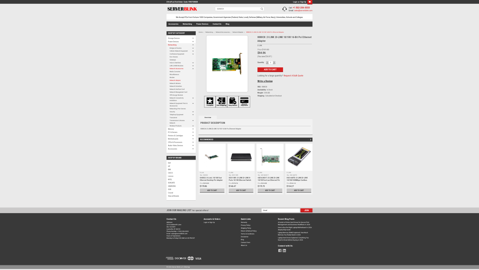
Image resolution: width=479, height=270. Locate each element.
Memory (171, 129)
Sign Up (303, 2)
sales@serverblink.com (303, 11)
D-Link (202, 173)
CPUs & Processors (175, 142)
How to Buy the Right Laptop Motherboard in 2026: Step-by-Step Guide (295, 229)
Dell (169, 163)
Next (311, 140)
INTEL (170, 179)
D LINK (231, 173)
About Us (244, 245)
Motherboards (173, 139)
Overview (207, 117)
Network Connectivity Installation (176, 99)
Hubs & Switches (175, 63)
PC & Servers (172, 132)
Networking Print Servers (178, 109)
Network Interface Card (177, 89)
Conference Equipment (177, 54)
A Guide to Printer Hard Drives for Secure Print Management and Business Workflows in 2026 (294, 224)
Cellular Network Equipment (179, 51)
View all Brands (173, 196)
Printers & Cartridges (175, 135)
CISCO (170, 173)
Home (201, 32)
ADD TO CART (212, 190)
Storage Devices (174, 38)
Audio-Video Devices (175, 145)
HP (169, 166)
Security (172, 112)
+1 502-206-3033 (301, 7)
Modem (172, 77)
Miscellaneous (174, 74)
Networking (187, 24)
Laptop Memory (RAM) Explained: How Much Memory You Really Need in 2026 (293, 234)
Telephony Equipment (176, 115)
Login (295, 2)
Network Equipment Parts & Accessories (178, 104)
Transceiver (173, 117)
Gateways (173, 60)
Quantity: (260, 62)
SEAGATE (171, 183)
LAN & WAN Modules (176, 66)
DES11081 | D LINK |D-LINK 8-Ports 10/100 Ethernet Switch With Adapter (240, 180)
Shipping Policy (246, 228)
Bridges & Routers (175, 48)
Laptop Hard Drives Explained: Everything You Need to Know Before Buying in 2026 (293, 239)
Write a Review (265, 81)
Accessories (173, 24)
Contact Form (245, 242)
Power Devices (202, 24)
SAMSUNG (172, 186)
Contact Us (217, 24)
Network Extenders (176, 86)
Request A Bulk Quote (293, 75)
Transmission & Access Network (177, 122)
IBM (169, 169)
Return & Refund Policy (249, 231)
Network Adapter (175, 80)
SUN (169, 189)
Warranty (244, 222)
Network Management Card (178, 92)
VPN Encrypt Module (176, 95)
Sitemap (187, 267)
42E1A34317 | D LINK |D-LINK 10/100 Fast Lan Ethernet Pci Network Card (269, 180)
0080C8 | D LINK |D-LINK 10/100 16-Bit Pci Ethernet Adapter (265, 32)
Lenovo (170, 176)
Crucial (170, 193)
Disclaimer (244, 237)
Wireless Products (175, 126)
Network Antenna (175, 83)
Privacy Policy (245, 225)
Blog (227, 24)
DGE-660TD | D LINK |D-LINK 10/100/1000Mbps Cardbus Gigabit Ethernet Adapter (297, 180)
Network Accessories (176, 69)
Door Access (174, 57)
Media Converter (175, 71)
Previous (309, 140)
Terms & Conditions (247, 234)
